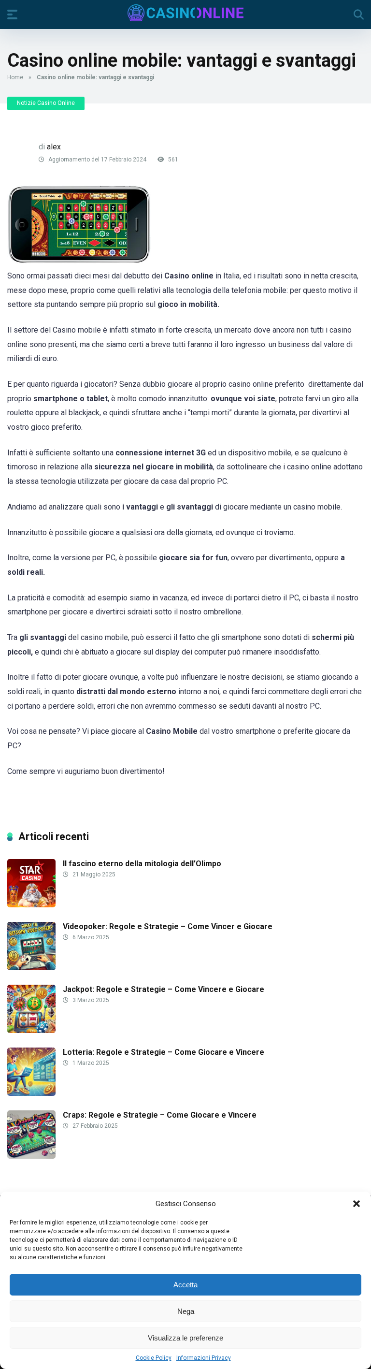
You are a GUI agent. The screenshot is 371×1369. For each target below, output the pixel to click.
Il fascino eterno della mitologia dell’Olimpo (142, 863)
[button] (356, 1204)
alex (54, 146)
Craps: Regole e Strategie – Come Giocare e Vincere (160, 1115)
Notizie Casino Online (46, 103)
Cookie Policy (153, 1357)
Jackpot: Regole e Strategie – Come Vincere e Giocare (163, 989)
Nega (185, 1311)
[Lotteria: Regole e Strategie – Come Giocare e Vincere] (31, 1093)
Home (15, 77)
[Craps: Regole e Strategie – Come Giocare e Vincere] (31, 1156)
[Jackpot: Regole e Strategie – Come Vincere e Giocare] (31, 1030)
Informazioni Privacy (203, 1357)
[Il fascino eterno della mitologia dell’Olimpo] (31, 904)
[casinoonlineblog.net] (185, 12)
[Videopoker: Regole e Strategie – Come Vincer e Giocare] (31, 967)
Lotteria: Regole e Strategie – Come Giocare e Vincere (163, 1052)
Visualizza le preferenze (185, 1338)
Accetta (185, 1285)
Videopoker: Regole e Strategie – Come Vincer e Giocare (167, 926)
